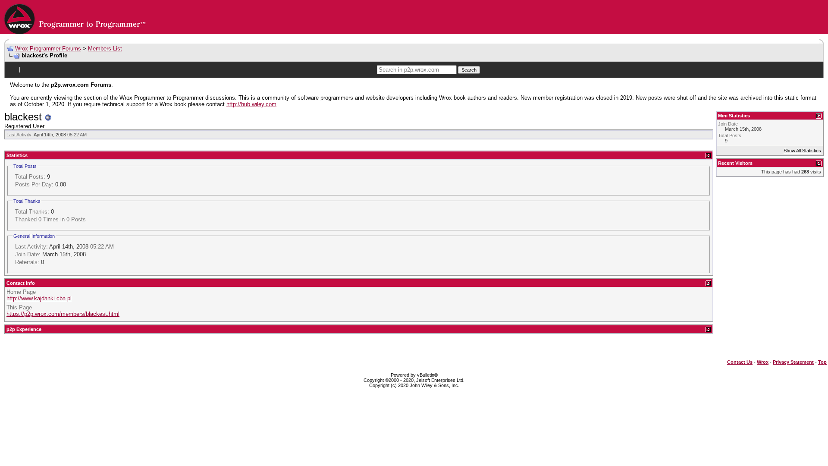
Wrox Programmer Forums (48, 48)
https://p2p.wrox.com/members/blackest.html (62, 314)
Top (822, 362)
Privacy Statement (793, 362)
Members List (105, 48)
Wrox (762, 362)
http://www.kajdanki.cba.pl (39, 298)
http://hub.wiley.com (251, 104)
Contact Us (740, 362)
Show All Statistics (802, 150)
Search (469, 69)
